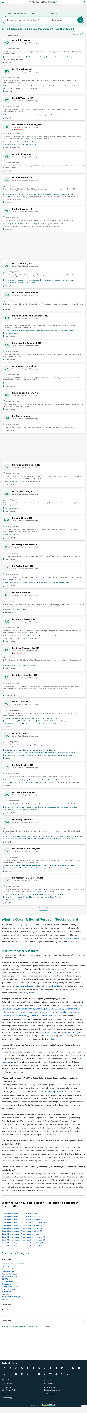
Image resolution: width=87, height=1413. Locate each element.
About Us (48, 1380)
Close (82, 1406)
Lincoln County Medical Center (58, 583)
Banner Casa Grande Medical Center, (17, 868)
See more (43, 909)
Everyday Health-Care (74, 938)
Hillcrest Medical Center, (36, 57)
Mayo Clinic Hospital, (12, 481)
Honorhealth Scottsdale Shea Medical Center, (57, 636)
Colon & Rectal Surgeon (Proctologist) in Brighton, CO (22, 1216)
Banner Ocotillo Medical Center (15, 899)
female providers (18, 1128)
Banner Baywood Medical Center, (41, 839)
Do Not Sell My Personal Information (52, 1388)
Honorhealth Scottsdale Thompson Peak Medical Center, (24, 753)
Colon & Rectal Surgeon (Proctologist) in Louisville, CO (23, 1228)
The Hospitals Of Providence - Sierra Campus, (21, 194)
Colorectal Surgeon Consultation (65, 1009)
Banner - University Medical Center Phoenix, (20, 721)
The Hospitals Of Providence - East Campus (20, 283)
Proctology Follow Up (48, 1012)
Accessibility (6, 1394)
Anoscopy (33, 1012)
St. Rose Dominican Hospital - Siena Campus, (20, 330)
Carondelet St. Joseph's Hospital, (16, 780)
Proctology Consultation (30, 1015)
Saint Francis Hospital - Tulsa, (15, 57)
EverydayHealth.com (25, 986)
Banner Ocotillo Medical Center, (72, 836)
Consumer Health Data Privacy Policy (9, 1388)
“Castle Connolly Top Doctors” (50, 1091)
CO (39, 1326)
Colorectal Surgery (10, 1015)
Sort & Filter (77, 34)
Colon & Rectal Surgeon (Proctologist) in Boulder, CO (22, 1234)
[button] (83, 2)
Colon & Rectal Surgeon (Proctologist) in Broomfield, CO (23, 1219)
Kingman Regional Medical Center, (33, 583)
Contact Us (48, 1384)
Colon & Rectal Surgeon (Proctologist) (21, 1326)
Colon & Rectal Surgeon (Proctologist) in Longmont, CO (23, 1237)
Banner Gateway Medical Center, (16, 839)
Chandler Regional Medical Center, (40, 894)
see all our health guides (49, 986)
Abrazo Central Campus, (13, 750)
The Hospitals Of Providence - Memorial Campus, (56, 194)
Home (4, 1326)
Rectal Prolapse (57, 969)
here (32, 992)
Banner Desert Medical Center (15, 692)
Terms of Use (7, 1384)
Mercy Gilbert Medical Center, (15, 865)
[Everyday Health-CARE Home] (43, 2)
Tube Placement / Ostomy (69, 1012)
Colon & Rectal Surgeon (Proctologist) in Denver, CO (22, 1213)
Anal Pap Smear (49, 1015)
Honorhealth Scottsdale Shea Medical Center (20, 144)
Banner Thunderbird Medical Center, (39, 142)
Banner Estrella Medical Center (66, 839)
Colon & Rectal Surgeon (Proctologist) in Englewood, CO (23, 1240)
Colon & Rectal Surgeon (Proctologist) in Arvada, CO (22, 1225)
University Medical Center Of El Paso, (17, 86)
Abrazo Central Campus (47, 723)
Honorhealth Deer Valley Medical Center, (52, 721)
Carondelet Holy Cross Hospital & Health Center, (22, 782)
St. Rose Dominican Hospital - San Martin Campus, (57, 330)
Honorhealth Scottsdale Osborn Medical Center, (21, 636)
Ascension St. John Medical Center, (59, 57)
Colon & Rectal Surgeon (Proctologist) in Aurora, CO (22, 1231)
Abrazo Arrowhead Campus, (14, 142)
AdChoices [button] (48, 1394)
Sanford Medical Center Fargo (15, 609)
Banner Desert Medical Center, (48, 836)
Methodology (7, 1398)
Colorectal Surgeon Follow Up (15, 1012)
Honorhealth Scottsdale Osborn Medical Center (21, 665)
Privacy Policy (7, 1380)
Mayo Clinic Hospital (12, 333)
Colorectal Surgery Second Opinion (34, 1009)
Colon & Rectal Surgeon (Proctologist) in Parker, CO (22, 1246)
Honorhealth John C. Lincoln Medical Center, (42, 718)
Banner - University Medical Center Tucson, (64, 780)
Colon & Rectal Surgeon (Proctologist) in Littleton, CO (23, 1243)
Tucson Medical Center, (38, 780)
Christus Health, (38, 86)
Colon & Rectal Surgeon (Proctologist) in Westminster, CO (24, 1222)
